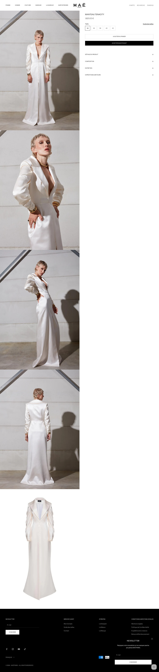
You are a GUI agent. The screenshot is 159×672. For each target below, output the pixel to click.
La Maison (102, 627)
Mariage (38, 5)
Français (9, 657)
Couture (28, 5)
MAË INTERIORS (63, 5)
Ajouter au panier (119, 36)
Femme (8, 5)
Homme (17, 5)
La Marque (50, 5)
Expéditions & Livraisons (139, 631)
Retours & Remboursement (140, 634)
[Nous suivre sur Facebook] (7, 649)
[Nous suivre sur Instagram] (13, 649)
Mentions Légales (137, 624)
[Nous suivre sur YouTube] (19, 649)
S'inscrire (12, 632)
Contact (66, 631)
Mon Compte (68, 624)
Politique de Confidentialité (140, 627)
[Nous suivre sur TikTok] (25, 649)
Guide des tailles (148, 24)
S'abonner (133, 662)
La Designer (103, 624)
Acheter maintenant (119, 43)
